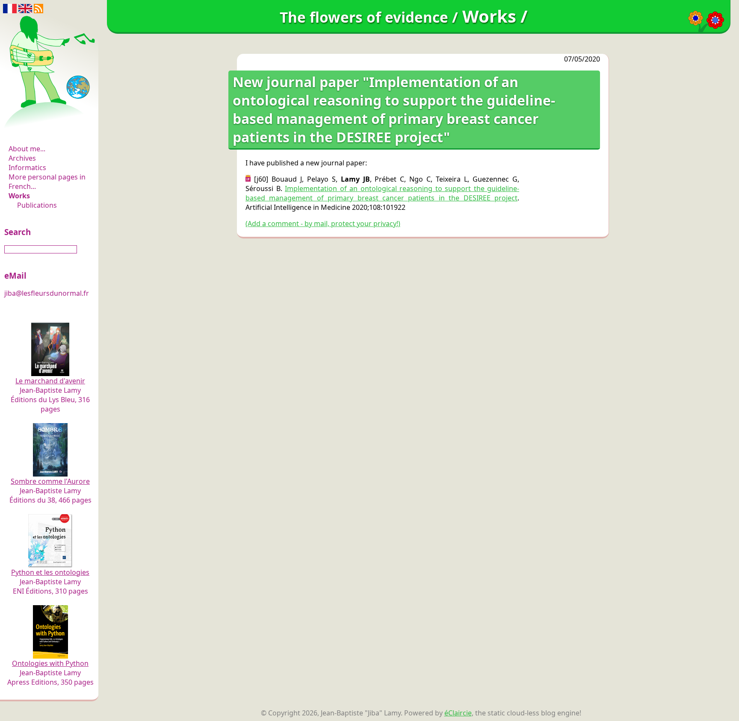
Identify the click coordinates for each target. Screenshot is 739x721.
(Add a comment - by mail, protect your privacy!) (322, 223)
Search (17, 232)
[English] (25, 7)
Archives (22, 158)
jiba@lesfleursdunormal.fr (46, 293)
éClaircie (458, 713)
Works (19, 195)
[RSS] (38, 7)
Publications (37, 205)
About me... (27, 148)
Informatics (27, 167)
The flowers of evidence (50, 125)
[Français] (10, 7)
